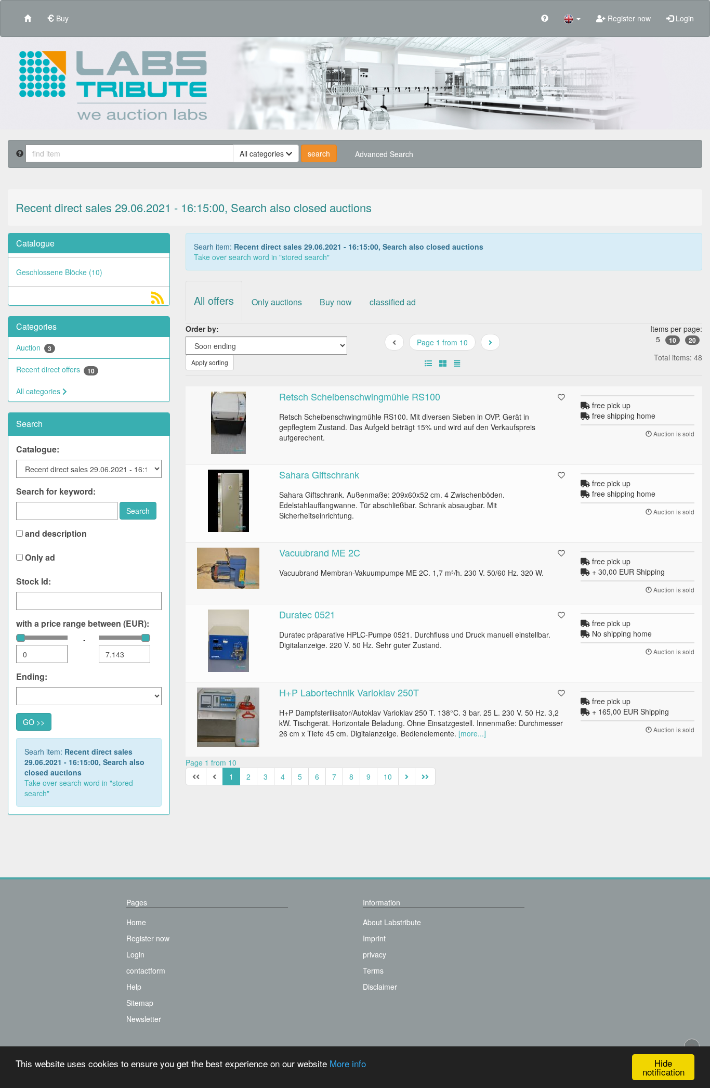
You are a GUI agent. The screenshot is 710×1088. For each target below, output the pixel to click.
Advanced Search (384, 154)
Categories (36, 326)
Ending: (31, 676)
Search (138, 511)
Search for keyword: (56, 491)
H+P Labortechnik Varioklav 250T (349, 692)
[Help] (544, 18)
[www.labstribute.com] (355, 83)
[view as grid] (442, 363)
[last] (425, 776)
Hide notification (663, 1067)
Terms (373, 970)
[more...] (472, 733)
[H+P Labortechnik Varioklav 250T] (228, 717)
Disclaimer (380, 986)
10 (672, 340)
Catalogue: (37, 449)
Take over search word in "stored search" (78, 788)
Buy (61, 18)
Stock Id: (33, 581)
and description (55, 533)
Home (136, 922)
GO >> (34, 722)
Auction (33, 347)
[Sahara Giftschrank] (228, 501)
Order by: (202, 328)
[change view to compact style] (457, 363)
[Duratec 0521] (228, 641)
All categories (39, 391)
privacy (374, 954)
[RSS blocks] (157, 300)
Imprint (374, 938)
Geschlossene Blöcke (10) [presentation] (59, 272)
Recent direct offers (55, 369)
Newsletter (143, 1019)
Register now (628, 18)
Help (133, 986)
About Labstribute (392, 922)
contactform (145, 970)
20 (692, 340)
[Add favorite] (561, 397)
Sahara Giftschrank (319, 474)
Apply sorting (209, 362)
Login (684, 18)
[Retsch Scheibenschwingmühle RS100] (228, 423)
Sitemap (139, 1003)
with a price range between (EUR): (82, 623)
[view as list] (428, 363)
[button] (572, 18)
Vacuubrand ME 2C (319, 552)
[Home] (27, 18)
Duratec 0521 (307, 614)
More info (348, 1063)
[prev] (490, 342)
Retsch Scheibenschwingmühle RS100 (359, 396)
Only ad (39, 557)
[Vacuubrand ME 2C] (228, 568)
